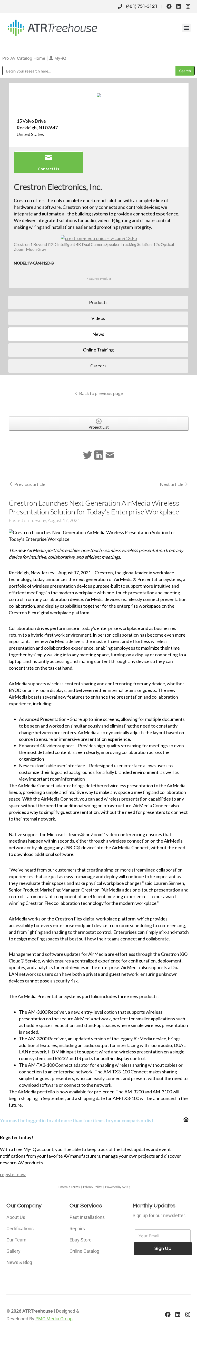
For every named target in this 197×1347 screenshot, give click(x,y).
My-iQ (59, 58)
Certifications (20, 1228)
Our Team (16, 1239)
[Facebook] (169, 6)
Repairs (77, 1228)
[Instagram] (188, 6)
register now (13, 1174)
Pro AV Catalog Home (24, 58)
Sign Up (162, 1248)
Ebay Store (81, 1239)
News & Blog (19, 1262)
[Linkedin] (178, 6)
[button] (186, 28)
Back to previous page (100, 393)
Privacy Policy (92, 1187)
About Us (15, 1217)
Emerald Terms (69, 1187)
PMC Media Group (54, 1318)
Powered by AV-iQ (117, 1187)
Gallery (13, 1251)
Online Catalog (84, 1251)
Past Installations (87, 1217)
